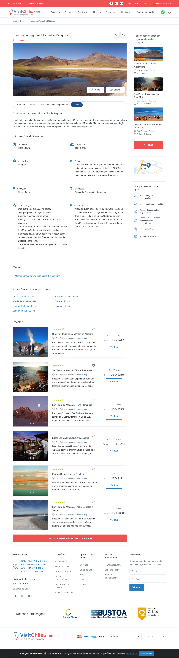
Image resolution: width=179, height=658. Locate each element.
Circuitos (69, 12)
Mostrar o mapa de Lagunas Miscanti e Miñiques (37, 276)
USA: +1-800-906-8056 (33, 564)
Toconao (59, 306)
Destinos (125, 12)
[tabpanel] (30, 342)
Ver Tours (148, 145)
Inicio (15, 21)
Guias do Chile (87, 570)
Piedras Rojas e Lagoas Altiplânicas (145, 65)
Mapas (83, 584)
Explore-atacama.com (111, 576)
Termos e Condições (64, 592)
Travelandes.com (113, 565)
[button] (133, 3)
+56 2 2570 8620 (15, 3)
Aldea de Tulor (19, 297)
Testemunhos (61, 562)
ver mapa (20, 40)
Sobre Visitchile (62, 567)
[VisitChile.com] (33, 636)
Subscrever (137, 587)
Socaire (58, 301)
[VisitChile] (24, 12)
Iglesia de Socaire (21, 301)
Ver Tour (114, 347)
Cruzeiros (110, 12)
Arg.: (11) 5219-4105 (32, 568)
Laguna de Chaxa (21, 306)
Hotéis (96, 12)
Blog (82, 575)
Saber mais (131, 653)
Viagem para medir (145, 12)
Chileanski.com (112, 570)
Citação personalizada (61, 578)
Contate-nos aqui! (35, 3)
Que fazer (82, 12)
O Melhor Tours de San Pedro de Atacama (148, 126)
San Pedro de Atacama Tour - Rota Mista (147, 95)
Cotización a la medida (62, 586)
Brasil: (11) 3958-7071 (32, 571)
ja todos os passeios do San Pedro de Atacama (70, 538)
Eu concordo (146, 654)
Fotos (82, 580)
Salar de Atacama (63, 297)
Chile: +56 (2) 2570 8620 (34, 561)
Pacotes (54, 12)
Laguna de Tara (20, 311)
